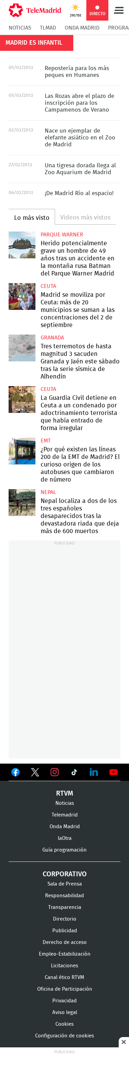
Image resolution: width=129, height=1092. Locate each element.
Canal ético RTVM (64, 977)
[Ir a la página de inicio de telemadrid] (35, 10)
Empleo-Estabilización (64, 954)
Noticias (20, 28)
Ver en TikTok (74, 773)
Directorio (64, 919)
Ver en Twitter (35, 773)
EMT (46, 440)
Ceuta (48, 286)
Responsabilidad (64, 895)
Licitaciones (64, 965)
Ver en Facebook (15, 773)
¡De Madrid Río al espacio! (79, 193)
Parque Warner (62, 234)
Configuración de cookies (64, 1035)
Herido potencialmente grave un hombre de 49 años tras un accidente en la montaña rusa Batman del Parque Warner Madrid (22, 245)
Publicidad (64, 930)
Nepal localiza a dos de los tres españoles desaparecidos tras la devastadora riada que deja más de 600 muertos (22, 502)
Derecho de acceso (65, 942)
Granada (52, 337)
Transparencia (64, 907)
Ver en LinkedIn (94, 772)
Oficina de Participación (64, 989)
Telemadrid (65, 815)
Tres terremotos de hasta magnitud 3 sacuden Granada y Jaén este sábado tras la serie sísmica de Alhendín (22, 348)
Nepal (48, 492)
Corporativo (65, 874)
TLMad (48, 28)
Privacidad (64, 1000)
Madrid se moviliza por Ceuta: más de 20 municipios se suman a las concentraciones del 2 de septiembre (22, 296)
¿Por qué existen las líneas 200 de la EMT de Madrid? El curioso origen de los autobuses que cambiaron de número (22, 451)
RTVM (64, 793)
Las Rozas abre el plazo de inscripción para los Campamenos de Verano (79, 103)
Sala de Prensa (64, 884)
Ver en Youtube (113, 772)
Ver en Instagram (55, 772)
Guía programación (64, 850)
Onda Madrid (82, 28)
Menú (118, 10)
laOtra (65, 838)
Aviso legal (64, 1012)
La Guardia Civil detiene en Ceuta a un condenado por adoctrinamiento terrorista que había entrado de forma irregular (22, 399)
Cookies (64, 1024)
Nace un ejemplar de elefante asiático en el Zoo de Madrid (80, 137)
